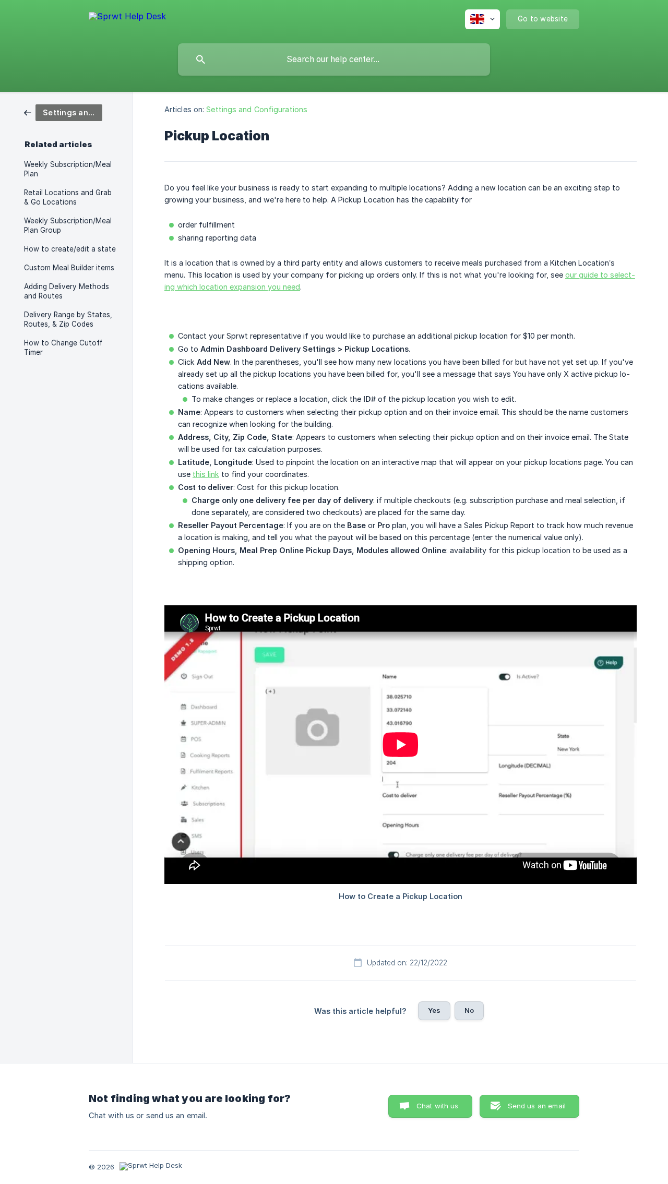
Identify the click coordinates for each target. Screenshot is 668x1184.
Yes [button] (434, 1010)
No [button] (469, 1010)
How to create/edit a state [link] (70, 249)
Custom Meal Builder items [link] (69, 268)
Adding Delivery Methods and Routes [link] (66, 291)
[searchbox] (334, 59)
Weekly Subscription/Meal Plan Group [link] (68, 225)
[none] (127, 18)
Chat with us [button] (437, 1106)
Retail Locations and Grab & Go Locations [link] (68, 197)
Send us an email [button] (537, 1106)
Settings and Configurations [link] (256, 109)
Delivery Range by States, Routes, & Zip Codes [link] (68, 319)
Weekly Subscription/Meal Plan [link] (68, 169)
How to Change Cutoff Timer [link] (63, 347)
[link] (63, 112)
